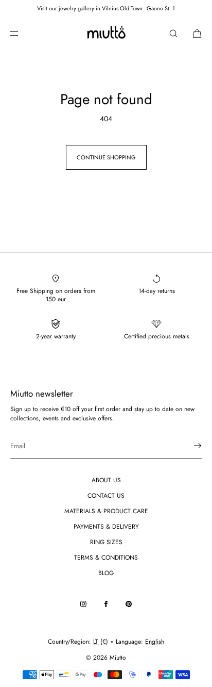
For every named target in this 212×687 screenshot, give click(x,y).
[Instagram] (83, 604)
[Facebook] (106, 604)
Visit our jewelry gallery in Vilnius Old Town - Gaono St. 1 (106, 8)
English (154, 641)
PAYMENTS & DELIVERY (106, 526)
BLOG (106, 573)
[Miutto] (106, 33)
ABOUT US (106, 480)
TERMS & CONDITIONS (106, 557)
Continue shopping (106, 157)
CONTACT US (106, 495)
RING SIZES (106, 542)
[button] (173, 33)
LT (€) (100, 641)
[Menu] (22, 33)
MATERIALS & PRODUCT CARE (106, 511)
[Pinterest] (128, 604)
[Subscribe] (189, 445)
